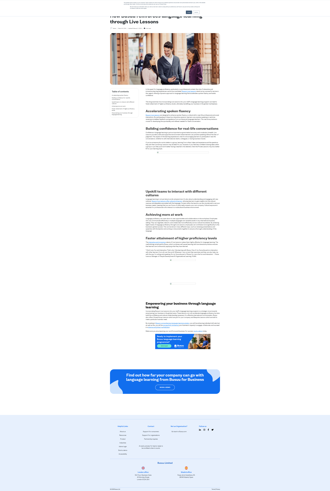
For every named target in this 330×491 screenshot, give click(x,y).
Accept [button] (189, 12)
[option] (127, 408)
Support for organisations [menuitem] (151, 435)
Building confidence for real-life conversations (121, 98)
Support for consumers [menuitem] (151, 431)
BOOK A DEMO (165, 387)
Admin (114, 28)
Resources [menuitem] (122, 435)
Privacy (218, 489)
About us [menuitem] (123, 431)
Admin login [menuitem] (123, 446)
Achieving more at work (119, 106)
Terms (213, 489)
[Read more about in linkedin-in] (200, 430)
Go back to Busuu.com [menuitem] (179, 431)
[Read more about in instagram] (204, 430)
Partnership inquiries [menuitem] (151, 439)
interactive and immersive (157, 242)
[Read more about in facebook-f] (208, 430)
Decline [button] (196, 12)
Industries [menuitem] (122, 443)
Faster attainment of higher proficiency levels (123, 109)
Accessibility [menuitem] (123, 454)
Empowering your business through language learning (122, 113)
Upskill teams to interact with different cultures (123, 102)
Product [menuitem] (122, 439)
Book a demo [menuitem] (122, 450)
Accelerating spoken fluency (120, 95)
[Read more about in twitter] (212, 430)
